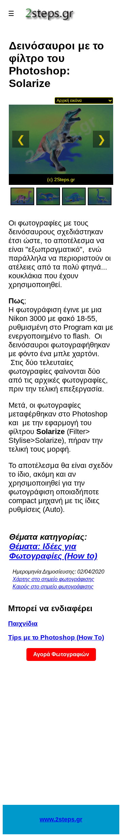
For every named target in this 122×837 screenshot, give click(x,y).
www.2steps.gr (61, 819)
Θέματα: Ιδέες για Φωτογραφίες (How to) (53, 551)
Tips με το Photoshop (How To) (56, 637)
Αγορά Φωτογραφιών (61, 654)
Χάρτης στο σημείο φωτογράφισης (53, 579)
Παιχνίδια (23, 623)
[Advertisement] (61, 737)
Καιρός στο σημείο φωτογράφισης (53, 586)
